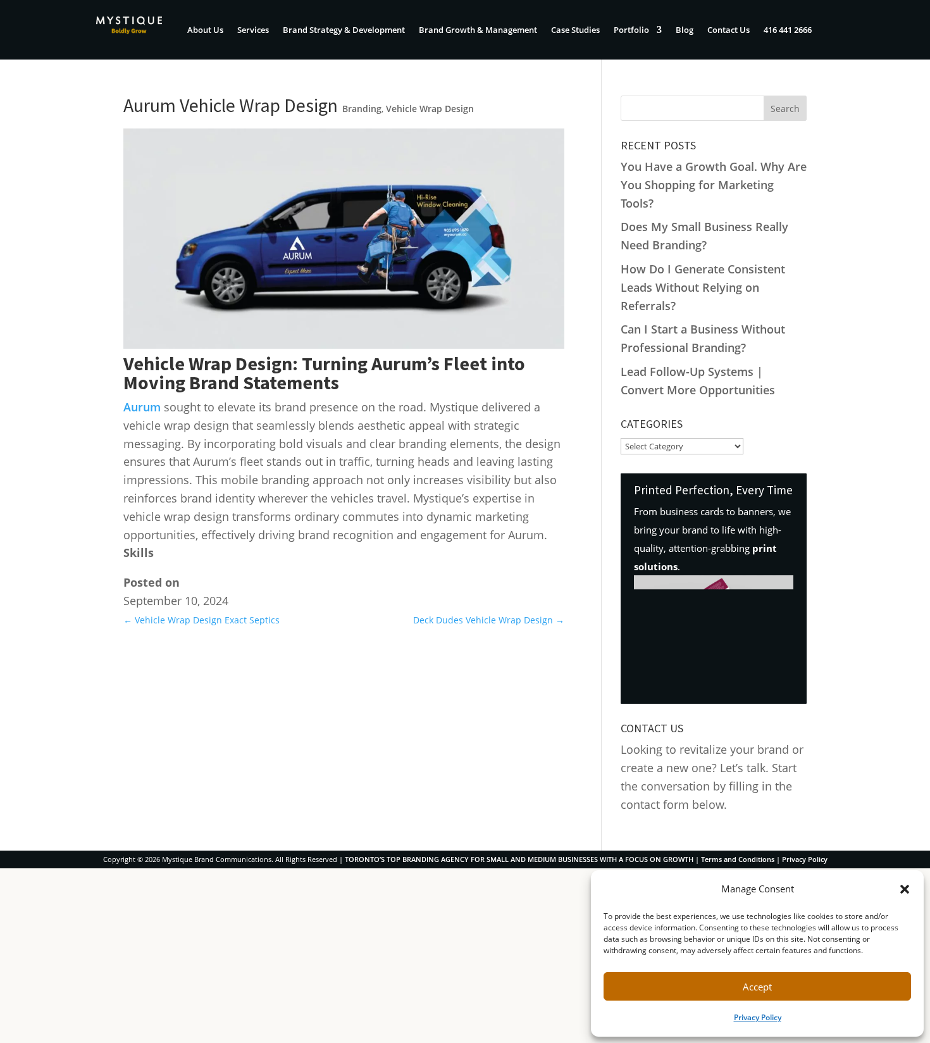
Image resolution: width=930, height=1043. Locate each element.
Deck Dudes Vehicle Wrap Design (488, 620)
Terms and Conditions (737, 859)
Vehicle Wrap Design (430, 109)
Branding (361, 109)
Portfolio (631, 30)
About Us (205, 30)
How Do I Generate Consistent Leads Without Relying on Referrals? (703, 287)
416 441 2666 (788, 30)
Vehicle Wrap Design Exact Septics (201, 620)
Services (253, 30)
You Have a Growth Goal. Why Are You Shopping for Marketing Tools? (714, 185)
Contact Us (728, 30)
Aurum (142, 407)
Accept (757, 986)
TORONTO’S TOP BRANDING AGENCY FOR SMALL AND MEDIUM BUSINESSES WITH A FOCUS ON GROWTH (519, 859)
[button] (904, 889)
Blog (684, 30)
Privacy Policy (757, 1017)
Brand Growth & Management (478, 30)
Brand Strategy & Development (344, 30)
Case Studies (575, 30)
